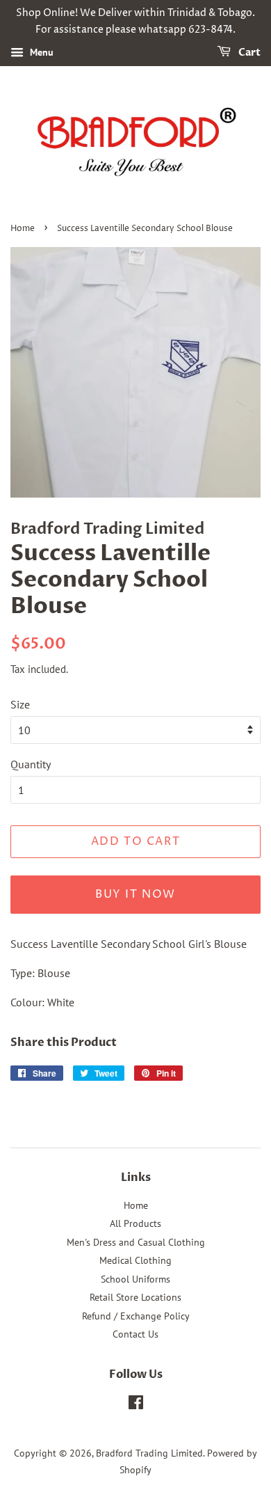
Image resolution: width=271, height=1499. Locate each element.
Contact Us (135, 1334)
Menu (40, 52)
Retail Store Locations (135, 1297)
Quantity (30, 764)
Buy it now (135, 894)
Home (22, 229)
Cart (248, 52)
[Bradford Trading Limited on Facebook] (136, 1405)
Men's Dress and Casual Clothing (136, 1242)
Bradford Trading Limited (149, 1453)
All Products (135, 1223)
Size (20, 704)
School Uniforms (135, 1279)
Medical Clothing (135, 1260)
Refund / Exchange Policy (136, 1316)
